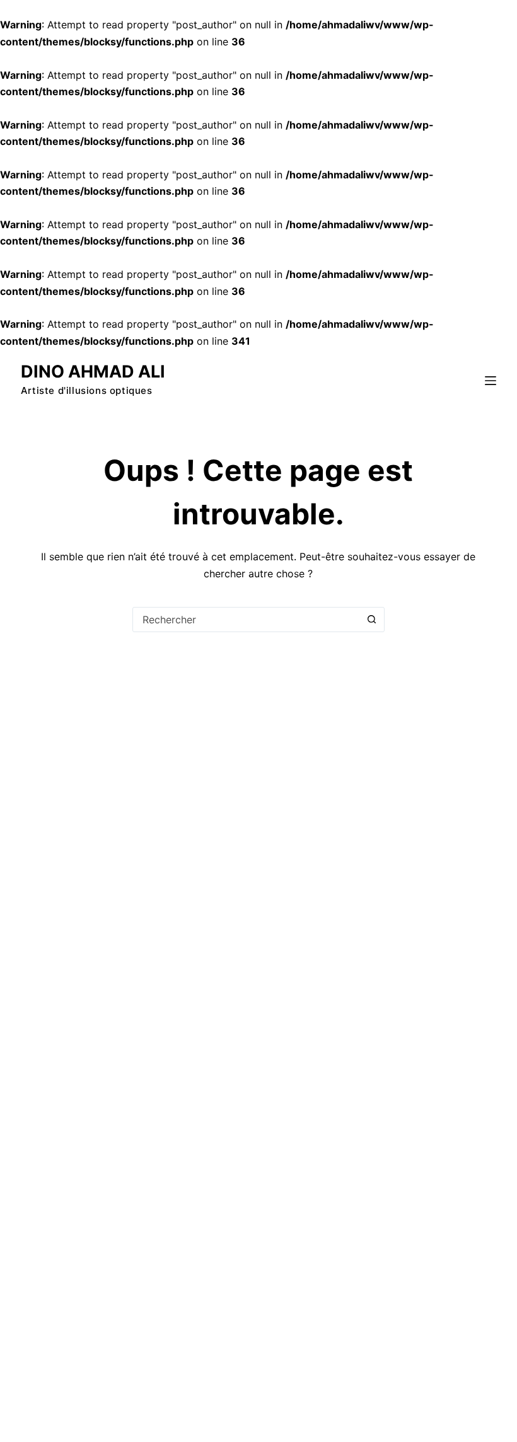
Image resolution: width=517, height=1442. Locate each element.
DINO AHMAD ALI (93, 371)
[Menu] (490, 380)
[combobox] (246, 619)
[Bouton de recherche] (372, 620)
